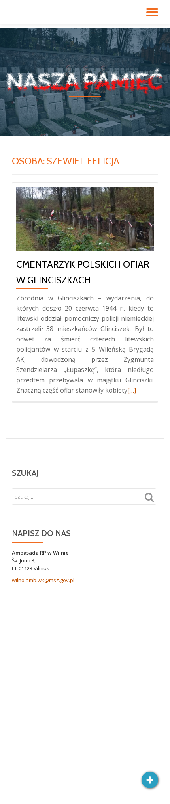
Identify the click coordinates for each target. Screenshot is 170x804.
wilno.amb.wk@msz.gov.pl (43, 580)
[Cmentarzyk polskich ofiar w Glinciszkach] (85, 217)
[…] (131, 390)
